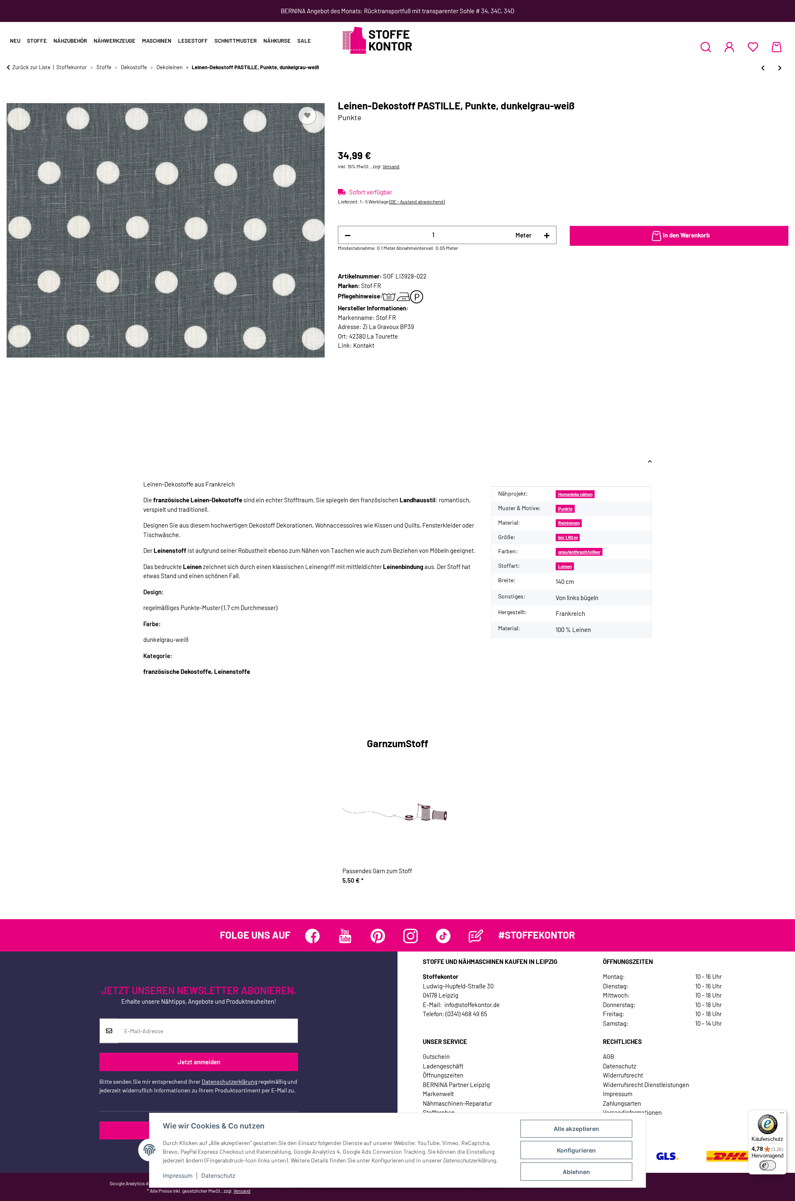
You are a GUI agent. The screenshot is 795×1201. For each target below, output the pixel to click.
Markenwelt (438, 1093)
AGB (608, 1056)
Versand (391, 166)
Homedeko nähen (575, 494)
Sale (304, 40)
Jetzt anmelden (199, 1061)
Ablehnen (576, 1171)
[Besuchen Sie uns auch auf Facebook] (312, 936)
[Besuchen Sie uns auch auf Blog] (476, 936)
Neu (15, 40)
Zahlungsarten (622, 1103)
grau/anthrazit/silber (579, 551)
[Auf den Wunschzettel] (307, 116)
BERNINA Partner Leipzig (456, 1084)
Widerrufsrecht (623, 1075)
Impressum (178, 1175)
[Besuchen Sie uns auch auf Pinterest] (377, 936)
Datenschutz (218, 1175)
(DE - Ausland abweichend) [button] (417, 201)
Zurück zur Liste (31, 67)
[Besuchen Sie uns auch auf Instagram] (410, 936)
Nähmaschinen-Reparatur (457, 1103)
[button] (706, 47)
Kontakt (363, 345)
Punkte (565, 508)
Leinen (565, 566)
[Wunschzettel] (753, 47)
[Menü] (782, 1115)
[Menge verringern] (347, 235)
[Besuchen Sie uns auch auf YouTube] (345, 936)
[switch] (767, 1165)
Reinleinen (569, 522)
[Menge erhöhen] (546, 235)
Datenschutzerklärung (229, 1081)
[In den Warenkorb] (13, 95)
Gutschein (436, 1056)
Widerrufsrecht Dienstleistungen (646, 1084)
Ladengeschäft (443, 1066)
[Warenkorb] (776, 47)
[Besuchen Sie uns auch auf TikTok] (443, 936)
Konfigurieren (576, 1150)
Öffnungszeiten (443, 1075)
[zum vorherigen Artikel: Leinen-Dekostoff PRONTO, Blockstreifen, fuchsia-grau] (762, 68)
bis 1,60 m (568, 537)
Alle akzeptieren (576, 1128)
